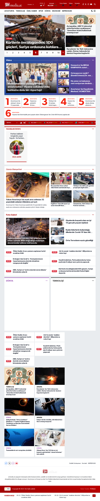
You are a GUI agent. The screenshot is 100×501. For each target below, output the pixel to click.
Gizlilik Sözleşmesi (75, 463)
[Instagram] (13, 463)
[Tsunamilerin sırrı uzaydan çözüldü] (19, 437)
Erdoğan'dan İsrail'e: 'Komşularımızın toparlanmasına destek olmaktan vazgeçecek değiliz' (28, 261)
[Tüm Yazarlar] (93, 129)
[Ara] (95, 4)
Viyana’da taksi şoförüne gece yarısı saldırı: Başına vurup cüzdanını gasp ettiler (71, 103)
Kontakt (84, 463)
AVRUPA (39, 387)
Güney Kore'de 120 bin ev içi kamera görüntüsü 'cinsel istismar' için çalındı (49, 452)
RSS (8, 489)
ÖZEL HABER (32, 11)
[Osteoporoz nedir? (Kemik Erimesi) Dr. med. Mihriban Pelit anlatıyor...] (63, 74)
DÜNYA (47, 11)
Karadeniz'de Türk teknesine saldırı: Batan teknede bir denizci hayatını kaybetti (49, 390)
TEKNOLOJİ (20, 11)
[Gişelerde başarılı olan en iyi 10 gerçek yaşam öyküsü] (57, 221)
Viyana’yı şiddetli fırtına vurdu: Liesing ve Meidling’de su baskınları (34, 103)
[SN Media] (13, 4)
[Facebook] (6, 463)
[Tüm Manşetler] (93, 169)
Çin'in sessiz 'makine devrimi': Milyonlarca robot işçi (51, 337)
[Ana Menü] (94, 11)
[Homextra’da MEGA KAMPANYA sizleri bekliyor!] (63, 66)
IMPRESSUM (67, 11)
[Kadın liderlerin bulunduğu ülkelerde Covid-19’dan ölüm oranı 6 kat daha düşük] (57, 231)
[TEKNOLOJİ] (93, 281)
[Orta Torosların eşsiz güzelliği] (57, 240)
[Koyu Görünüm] (92, 11)
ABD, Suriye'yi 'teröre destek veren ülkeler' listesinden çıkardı (21, 361)
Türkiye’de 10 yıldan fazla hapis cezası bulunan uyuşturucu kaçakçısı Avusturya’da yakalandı (53, 103)
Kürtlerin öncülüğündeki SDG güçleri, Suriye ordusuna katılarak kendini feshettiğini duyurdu (76, 271)
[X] (9, 463)
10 (58, 53)
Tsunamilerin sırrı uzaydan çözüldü (18, 450)
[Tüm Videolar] (93, 60)
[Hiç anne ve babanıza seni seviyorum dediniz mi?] (63, 82)
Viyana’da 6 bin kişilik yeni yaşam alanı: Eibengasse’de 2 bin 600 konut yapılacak (41, 115)
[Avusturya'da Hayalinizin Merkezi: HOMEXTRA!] (63, 90)
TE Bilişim (93, 489)
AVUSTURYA (9, 11)
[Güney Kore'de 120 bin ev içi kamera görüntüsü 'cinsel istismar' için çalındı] (50, 437)
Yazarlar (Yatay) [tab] (13, 129)
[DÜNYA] (47, 281)
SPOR (41, 11)
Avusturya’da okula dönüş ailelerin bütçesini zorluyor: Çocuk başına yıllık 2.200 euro (90, 103)
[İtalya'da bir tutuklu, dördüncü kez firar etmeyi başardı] (50, 406)
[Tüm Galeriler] (93, 215)
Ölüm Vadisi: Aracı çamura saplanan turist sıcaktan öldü (22, 337)
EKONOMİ (56, 11)
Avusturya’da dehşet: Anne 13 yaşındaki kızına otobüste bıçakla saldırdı (15, 103)
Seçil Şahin (16, 157)
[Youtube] (16, 463)
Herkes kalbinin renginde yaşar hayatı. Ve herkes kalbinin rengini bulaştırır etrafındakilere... (17, 136)
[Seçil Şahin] (16, 147)
